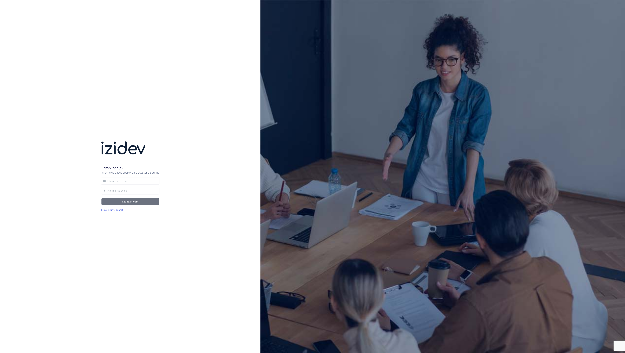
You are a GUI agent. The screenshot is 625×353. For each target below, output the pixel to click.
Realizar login (130, 201)
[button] (112, 209)
